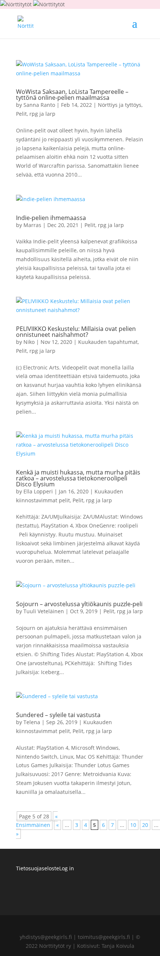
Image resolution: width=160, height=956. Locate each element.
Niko (29, 341)
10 (133, 824)
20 (145, 824)
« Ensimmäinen (37, 821)
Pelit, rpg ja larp (35, 113)
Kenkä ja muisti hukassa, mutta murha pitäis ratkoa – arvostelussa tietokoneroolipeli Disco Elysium (78, 478)
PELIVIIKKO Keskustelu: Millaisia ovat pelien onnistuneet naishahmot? (76, 332)
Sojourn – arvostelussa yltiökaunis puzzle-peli (79, 604)
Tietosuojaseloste (37, 868)
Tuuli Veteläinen (43, 611)
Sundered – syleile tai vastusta (58, 715)
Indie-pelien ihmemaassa (51, 218)
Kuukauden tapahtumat (108, 341)
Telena (31, 722)
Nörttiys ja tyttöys (119, 104)
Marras (32, 225)
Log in (66, 868)
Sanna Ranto (39, 104)
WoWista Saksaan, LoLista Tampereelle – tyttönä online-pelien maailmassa (72, 95)
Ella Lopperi (38, 491)
